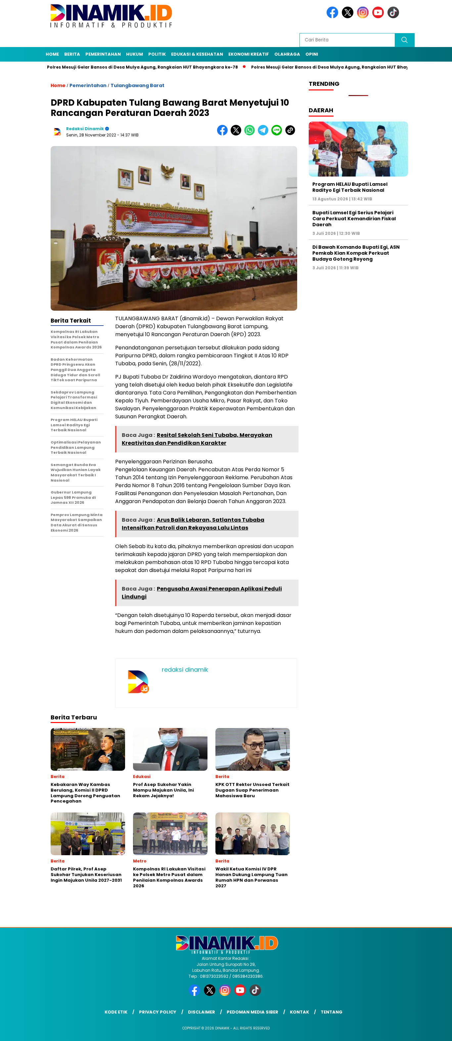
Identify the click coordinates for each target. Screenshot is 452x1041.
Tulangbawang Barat (137, 85)
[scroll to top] (432, 1030)
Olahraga (287, 54)
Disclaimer (201, 1012)
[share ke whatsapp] (251, 133)
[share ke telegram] (264, 133)
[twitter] (349, 16)
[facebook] (333, 16)
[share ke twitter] (237, 133)
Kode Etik (116, 1012)
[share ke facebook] (224, 133)
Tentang (331, 1012)
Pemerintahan (103, 54)
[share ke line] (278, 133)
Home (52, 54)
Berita (72, 54)
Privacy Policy (157, 1012)
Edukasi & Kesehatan (197, 54)
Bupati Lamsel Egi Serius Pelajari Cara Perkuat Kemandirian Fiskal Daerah (354, 218)
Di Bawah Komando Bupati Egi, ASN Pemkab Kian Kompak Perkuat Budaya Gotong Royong (356, 253)
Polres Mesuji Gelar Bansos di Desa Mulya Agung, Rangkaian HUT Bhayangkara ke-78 (117, 67)
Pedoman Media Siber (252, 1012)
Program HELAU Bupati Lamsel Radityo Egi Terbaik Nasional (349, 187)
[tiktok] (394, 16)
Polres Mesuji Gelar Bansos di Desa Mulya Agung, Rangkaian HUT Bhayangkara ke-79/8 (323, 67)
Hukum (134, 54)
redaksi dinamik (85, 128)
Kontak (299, 1012)
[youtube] (379, 16)
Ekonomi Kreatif (248, 54)
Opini (311, 54)
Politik (157, 54)
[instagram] (364, 16)
